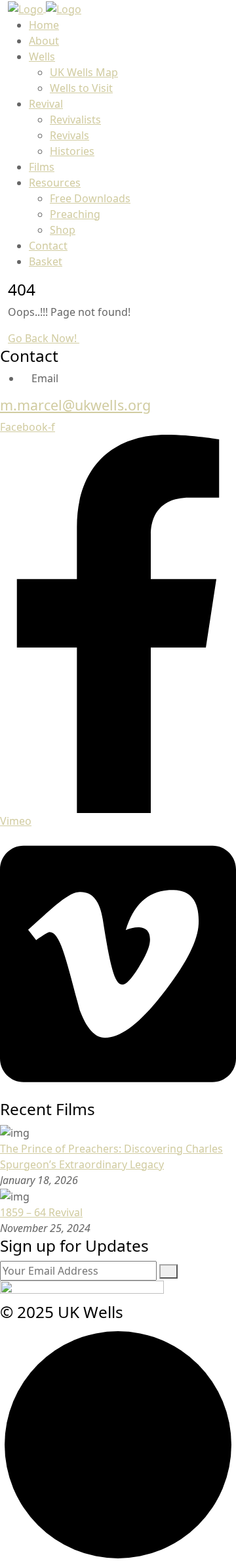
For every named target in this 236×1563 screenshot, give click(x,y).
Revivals (69, 135)
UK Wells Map (84, 72)
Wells (42, 56)
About (44, 40)
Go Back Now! (43, 338)
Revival (46, 104)
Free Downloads (90, 198)
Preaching (75, 214)
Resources (55, 182)
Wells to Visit (81, 88)
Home (44, 25)
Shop (62, 230)
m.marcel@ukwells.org (75, 404)
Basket (45, 261)
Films (41, 167)
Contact (48, 245)
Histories (72, 151)
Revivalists (75, 119)
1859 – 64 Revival (41, 1212)
